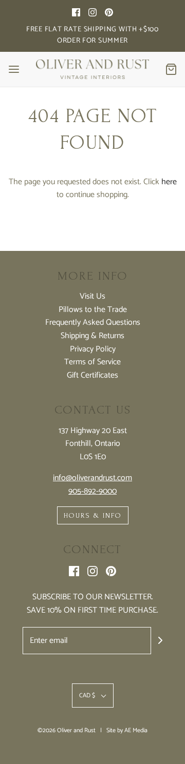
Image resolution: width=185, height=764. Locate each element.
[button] (93, 695)
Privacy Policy (93, 349)
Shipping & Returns (92, 336)
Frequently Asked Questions (92, 322)
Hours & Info (93, 515)
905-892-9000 (92, 491)
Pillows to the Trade (93, 310)
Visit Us (92, 296)
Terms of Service (92, 362)
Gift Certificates (92, 375)
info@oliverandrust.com (92, 478)
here (169, 182)
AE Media (135, 730)
